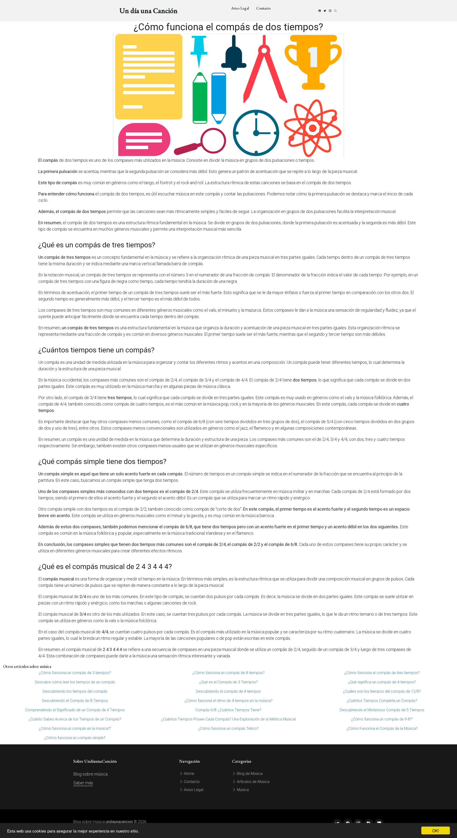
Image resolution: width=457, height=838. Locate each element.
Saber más (83, 782)
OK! (435, 830)
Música (242, 789)
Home (188, 773)
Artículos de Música (252, 781)
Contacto (263, 8)
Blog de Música (249, 773)
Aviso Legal (240, 8)
